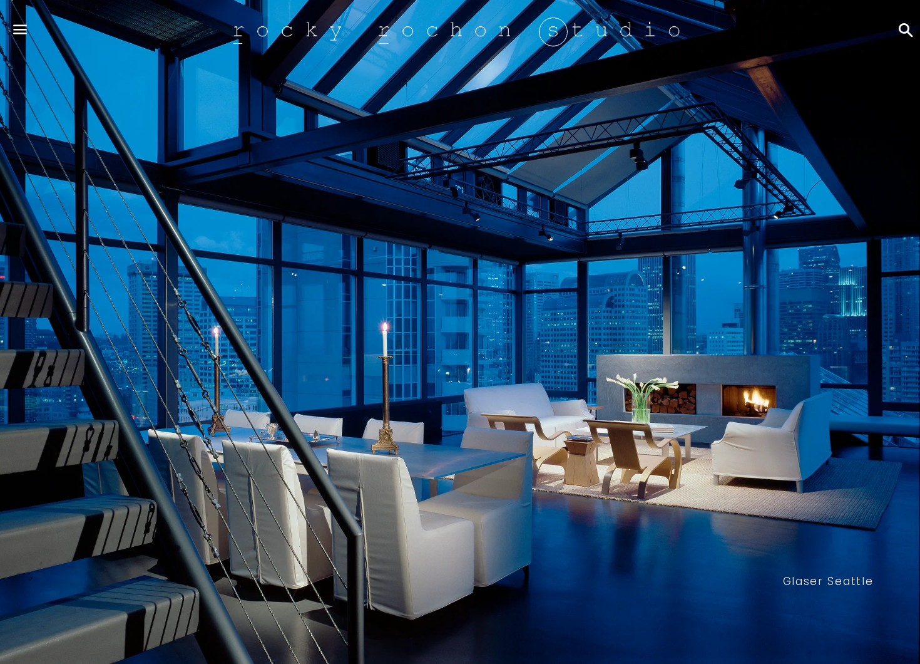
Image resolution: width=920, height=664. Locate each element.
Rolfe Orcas (828, 581)
